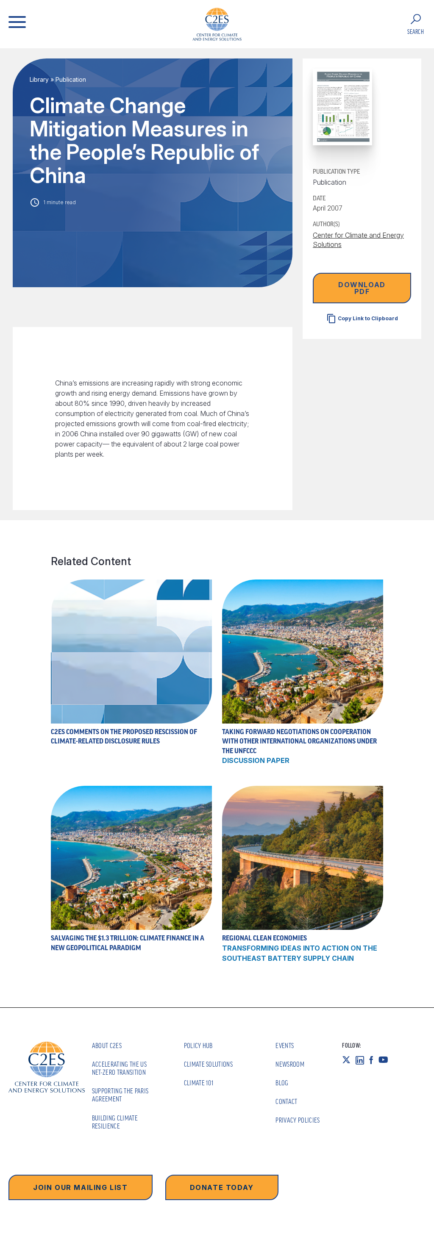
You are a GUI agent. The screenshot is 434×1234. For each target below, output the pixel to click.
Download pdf (362, 288)
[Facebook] (373, 1060)
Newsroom (289, 1064)
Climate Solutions (208, 1064)
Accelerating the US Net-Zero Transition (119, 1068)
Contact (286, 1101)
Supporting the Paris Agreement (120, 1095)
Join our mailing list (80, 1187)
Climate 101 (199, 1083)
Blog (281, 1083)
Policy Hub (198, 1045)
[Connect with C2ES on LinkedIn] (362, 1060)
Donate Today (222, 1187)
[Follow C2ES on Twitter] (349, 1060)
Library (39, 79)
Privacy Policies (297, 1120)
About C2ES (107, 1045)
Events (284, 1045)
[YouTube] (385, 1060)
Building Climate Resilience (115, 1122)
